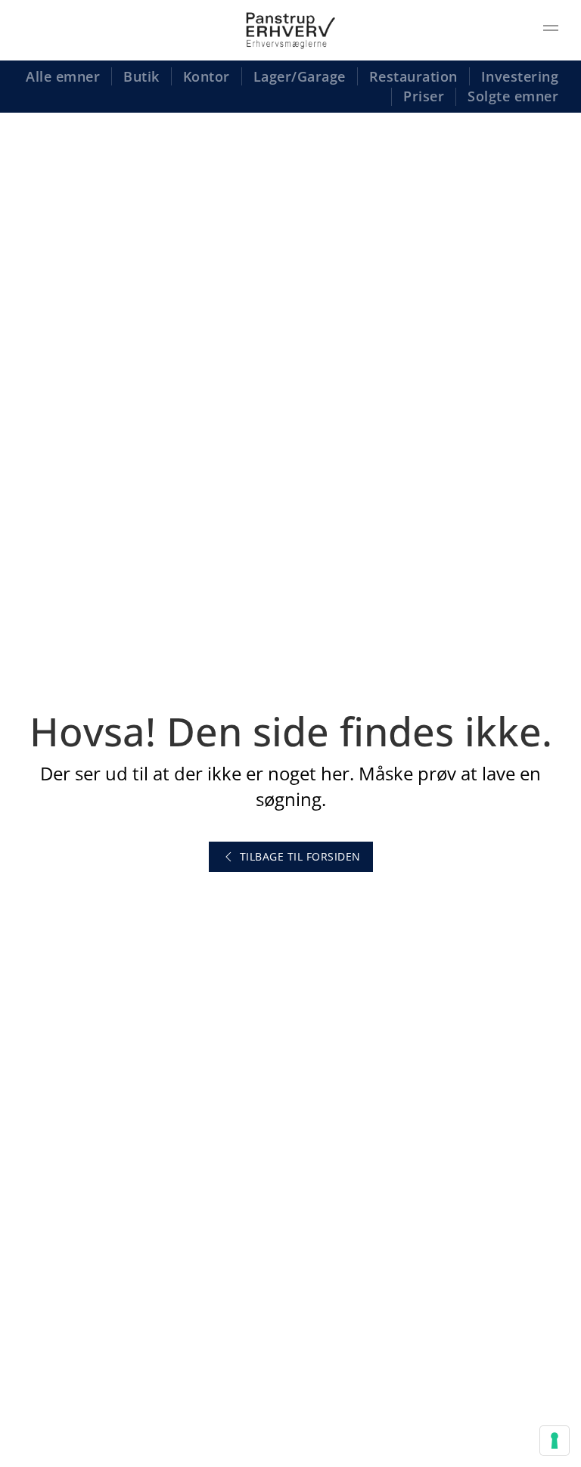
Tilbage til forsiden (300, 856)
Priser (423, 96)
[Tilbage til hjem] (290, 30)
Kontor (206, 76)
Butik (141, 76)
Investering (520, 76)
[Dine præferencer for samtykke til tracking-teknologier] (554, 1440)
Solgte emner (513, 96)
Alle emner (63, 76)
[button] (550, 30)
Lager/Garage (299, 76)
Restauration (413, 76)
